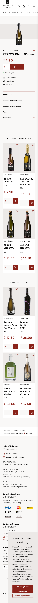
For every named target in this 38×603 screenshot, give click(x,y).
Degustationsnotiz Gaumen (14, 106)
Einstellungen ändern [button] (23, 596)
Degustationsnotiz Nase (12, 100)
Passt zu (6, 112)
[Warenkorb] (23, 6)
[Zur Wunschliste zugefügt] (34, 50)
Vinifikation (7, 94)
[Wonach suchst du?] (28, 6)
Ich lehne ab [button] (22, 591)
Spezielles (7, 118)
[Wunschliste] (18, 6)
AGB (4, 593)
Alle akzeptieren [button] (23, 587)
